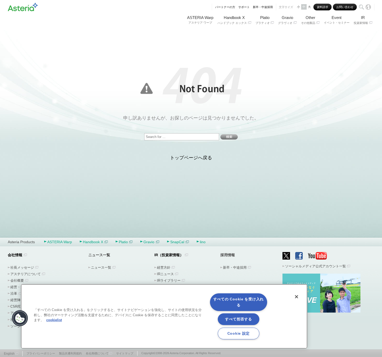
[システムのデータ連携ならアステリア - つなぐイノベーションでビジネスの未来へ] (23, 6)
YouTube (317, 256)
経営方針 (163, 267)
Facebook (299, 256)
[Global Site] (368, 7)
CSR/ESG (18, 306)
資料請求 (322, 7)
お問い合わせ (344, 7)
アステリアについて (25, 274)
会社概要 (17, 280)
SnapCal (177, 242)
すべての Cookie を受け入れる (238, 302)
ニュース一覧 (101, 267)
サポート (244, 7)
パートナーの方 (225, 7)
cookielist (54, 320)
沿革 (13, 293)
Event (337, 19)
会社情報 (15, 255)
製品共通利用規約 (70, 353)
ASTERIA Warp (200, 19)
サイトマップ (124, 353)
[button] (20, 318)
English (9, 353)
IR (361, 19)
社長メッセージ (22, 267)
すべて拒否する (238, 319)
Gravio (285, 19)
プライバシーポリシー (41, 353)
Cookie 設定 (238, 333)
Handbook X (232, 19)
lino (203, 242)
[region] (164, 316)
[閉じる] (296, 296)
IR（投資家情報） (168, 255)
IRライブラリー (169, 280)
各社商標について (97, 353)
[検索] (361, 7)
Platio (262, 19)
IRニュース (165, 274)
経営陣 (15, 300)
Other (308, 19)
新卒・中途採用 (263, 7)
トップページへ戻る (191, 157)
